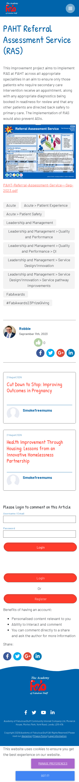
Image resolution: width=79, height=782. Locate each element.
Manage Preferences (52, 763)
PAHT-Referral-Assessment (25, 185)
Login (41, 547)
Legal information (57, 736)
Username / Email (13, 513)
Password (9, 528)
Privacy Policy (40, 736)
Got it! (45, 775)
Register (41, 599)
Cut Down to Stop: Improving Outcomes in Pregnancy (34, 387)
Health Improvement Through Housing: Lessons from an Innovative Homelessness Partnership (35, 451)
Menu (73, 6)
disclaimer (26, 736)
